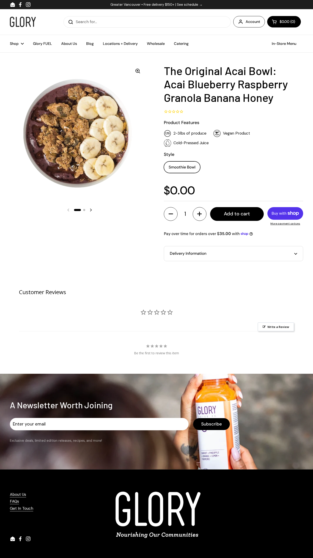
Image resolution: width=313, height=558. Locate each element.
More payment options (285, 223)
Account (253, 21)
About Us (18, 494)
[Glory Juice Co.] (23, 22)
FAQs (14, 501)
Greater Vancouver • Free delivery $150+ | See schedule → (156, 4)
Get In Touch (21, 508)
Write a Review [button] (278, 327)
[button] (284, 21)
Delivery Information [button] (188, 253)
